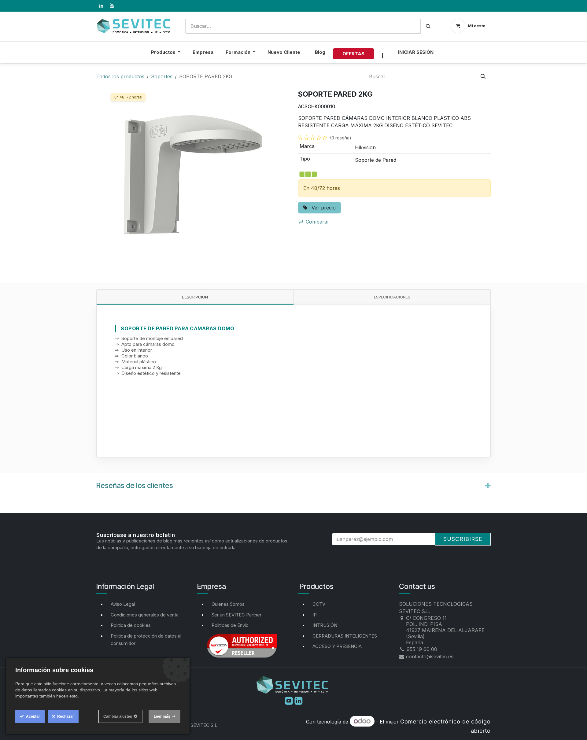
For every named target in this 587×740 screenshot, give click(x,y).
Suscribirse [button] (462, 539)
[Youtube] (289, 700)
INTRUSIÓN (324, 625)
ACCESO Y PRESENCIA (337, 646)
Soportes (161, 76)
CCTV (318, 604)
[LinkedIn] (101, 5)
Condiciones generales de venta (145, 615)
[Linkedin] (298, 700)
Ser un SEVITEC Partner (236, 615)
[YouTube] (111, 5)
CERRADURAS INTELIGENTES (344, 636)
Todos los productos (120, 76)
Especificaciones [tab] (392, 296)
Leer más (162, 716)
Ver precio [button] (323, 208)
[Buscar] (428, 26)
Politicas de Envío (230, 625)
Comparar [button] (317, 222)
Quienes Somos (228, 604)
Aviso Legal (123, 604)
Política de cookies (131, 625)
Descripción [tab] (195, 296)
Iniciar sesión (416, 52)
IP (314, 615)
